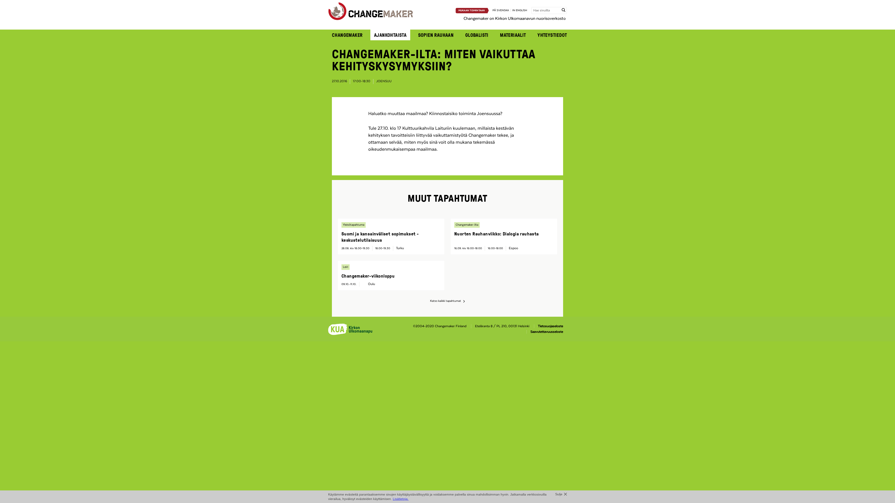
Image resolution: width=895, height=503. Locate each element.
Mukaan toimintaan (471, 10)
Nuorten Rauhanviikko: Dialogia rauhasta (496, 233)
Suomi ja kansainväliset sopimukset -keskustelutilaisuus (380, 236)
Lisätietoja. (401, 499)
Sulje (558, 494)
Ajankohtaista (390, 35)
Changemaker (347, 35)
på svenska (500, 10)
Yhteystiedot (552, 35)
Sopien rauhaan (436, 35)
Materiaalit (513, 35)
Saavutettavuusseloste (546, 332)
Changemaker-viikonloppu (368, 275)
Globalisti (477, 35)
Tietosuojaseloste (550, 326)
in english (519, 10)
